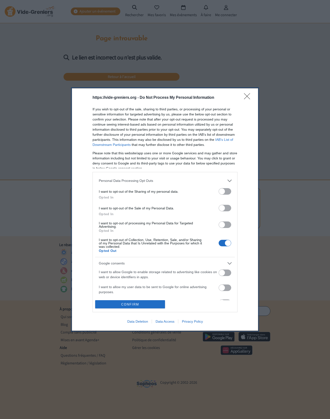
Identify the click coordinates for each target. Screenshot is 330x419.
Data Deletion (137, 321)
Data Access (165, 321)
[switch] (225, 191)
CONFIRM (130, 304)
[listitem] (165, 180)
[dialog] (165, 209)
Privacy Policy (192, 321)
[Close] (248, 97)
